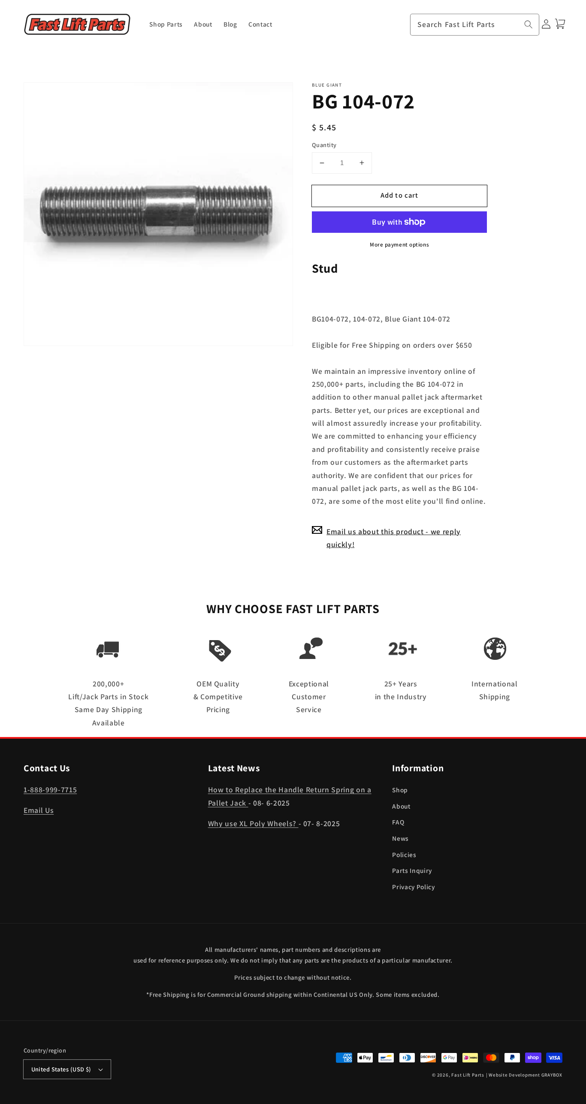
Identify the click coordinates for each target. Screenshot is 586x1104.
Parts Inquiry (412, 870)
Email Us (39, 810)
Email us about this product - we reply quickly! (393, 537)
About (401, 806)
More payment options (399, 244)
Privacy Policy (413, 886)
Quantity (324, 144)
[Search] (528, 24)
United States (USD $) (61, 1069)
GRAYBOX (551, 1075)
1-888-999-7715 (50, 789)
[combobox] (475, 25)
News (400, 838)
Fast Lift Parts (467, 1075)
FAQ (398, 822)
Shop (400, 789)
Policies (404, 854)
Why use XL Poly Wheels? (253, 823)
